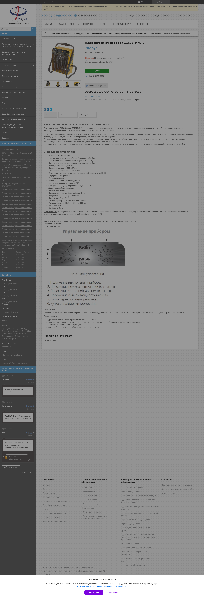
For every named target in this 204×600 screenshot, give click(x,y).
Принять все (93, 592)
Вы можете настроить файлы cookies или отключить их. (101, 586)
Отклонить (114, 592)
